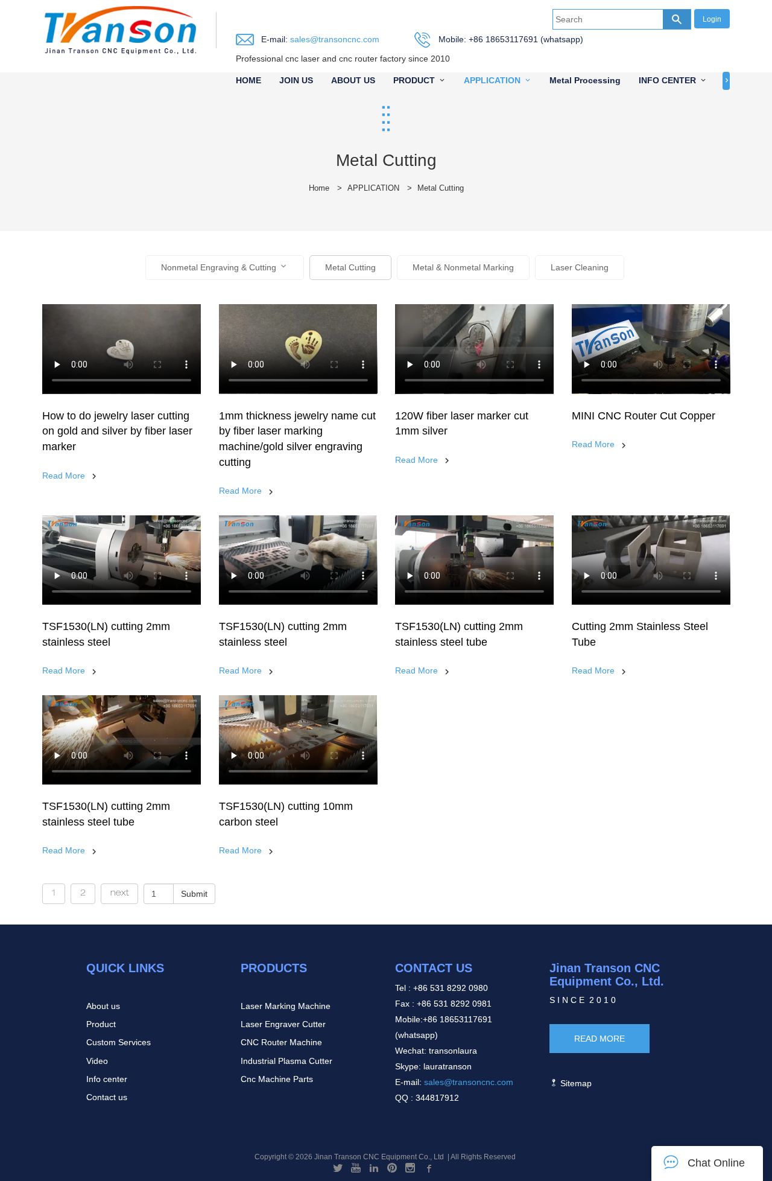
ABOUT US (353, 80)
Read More (63, 475)
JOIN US (296, 80)
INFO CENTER (667, 80)
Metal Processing (585, 80)
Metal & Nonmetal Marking (463, 267)
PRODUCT (414, 80)
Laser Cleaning (580, 267)
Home (319, 188)
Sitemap (575, 1083)
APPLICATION (492, 80)
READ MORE (599, 1038)
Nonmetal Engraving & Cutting (218, 267)
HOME (248, 80)
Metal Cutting (440, 188)
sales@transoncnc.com (333, 39)
